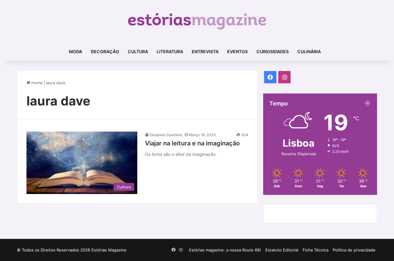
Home (36, 82)
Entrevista (205, 51)
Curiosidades (272, 51)
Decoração (105, 51)
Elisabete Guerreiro (166, 134)
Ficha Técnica (315, 249)
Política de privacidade (354, 249)
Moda (75, 51)
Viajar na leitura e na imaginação (192, 143)
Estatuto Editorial (281, 249)
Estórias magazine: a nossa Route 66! (225, 249)
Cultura (138, 51)
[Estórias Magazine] (197, 21)
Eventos (237, 51)
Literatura (170, 51)
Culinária (309, 51)
